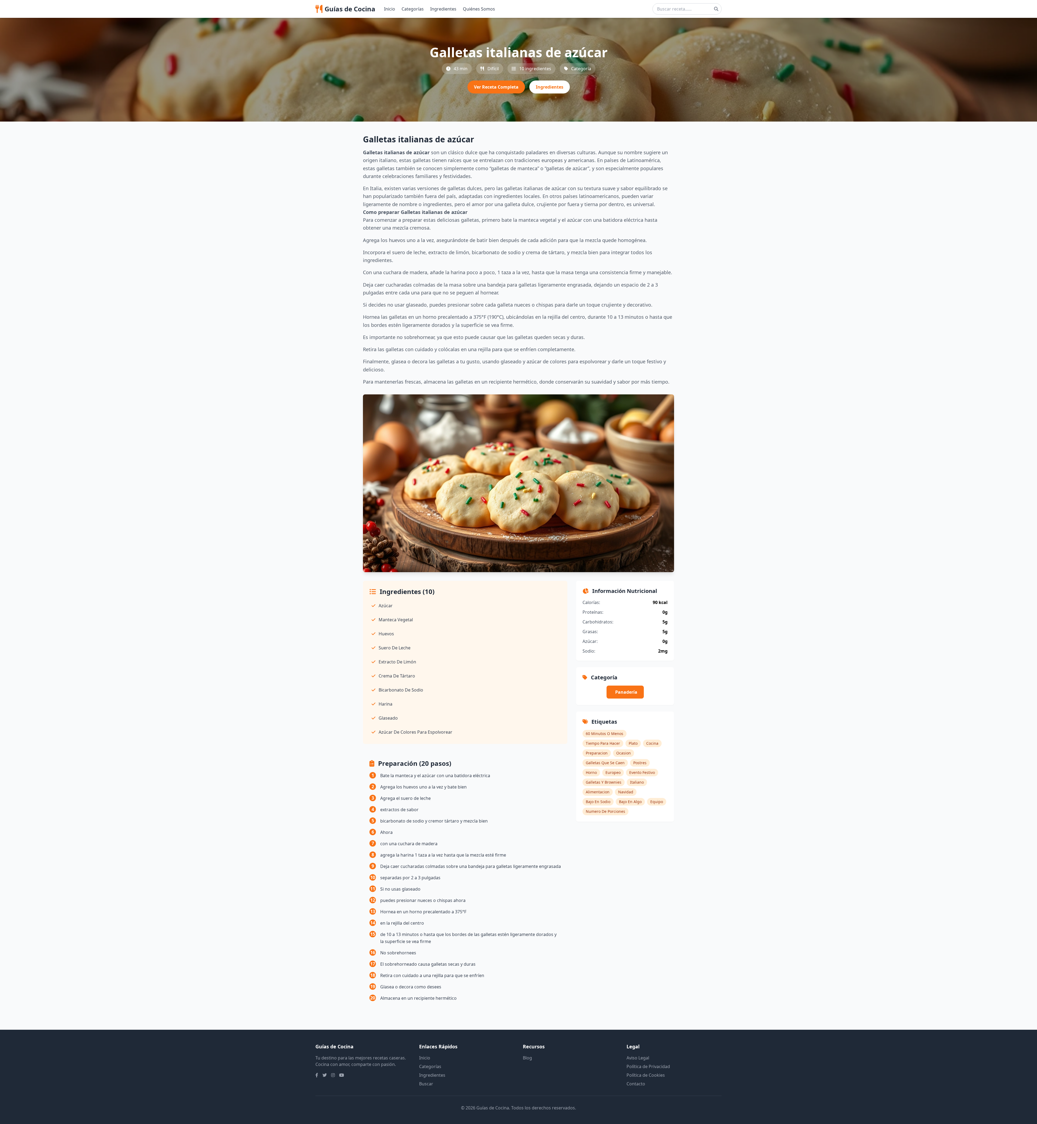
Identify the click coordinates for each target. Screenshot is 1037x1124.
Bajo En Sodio (598, 801)
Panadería (626, 692)
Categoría (581, 69)
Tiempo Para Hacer (603, 743)
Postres (640, 762)
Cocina (652, 743)
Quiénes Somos (479, 9)
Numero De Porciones (605, 811)
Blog (527, 1058)
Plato (633, 743)
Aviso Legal (638, 1058)
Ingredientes (443, 9)
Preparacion (597, 753)
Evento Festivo (642, 772)
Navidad (625, 791)
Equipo (656, 801)
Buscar (426, 1084)
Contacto (636, 1084)
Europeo (613, 772)
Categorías (413, 9)
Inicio (389, 9)
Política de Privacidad (648, 1066)
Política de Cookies (646, 1075)
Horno (591, 772)
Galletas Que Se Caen (605, 762)
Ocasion (623, 753)
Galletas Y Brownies (603, 782)
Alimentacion (598, 791)
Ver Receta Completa (496, 87)
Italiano (637, 782)
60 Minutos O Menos (604, 733)
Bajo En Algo (630, 801)
